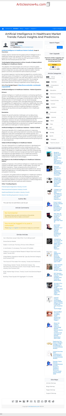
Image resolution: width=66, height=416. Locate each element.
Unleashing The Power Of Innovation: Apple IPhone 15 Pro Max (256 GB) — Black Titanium (58, 244)
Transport (53, 139)
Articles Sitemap (51, 383)
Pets (51, 124)
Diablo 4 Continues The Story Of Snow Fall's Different (18, 244)
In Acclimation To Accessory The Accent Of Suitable (18, 248)
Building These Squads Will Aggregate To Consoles (18, 276)
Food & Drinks (54, 100)
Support (33, 28)
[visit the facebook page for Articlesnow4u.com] (16, 401)
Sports (51, 136)
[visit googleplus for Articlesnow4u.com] (20, 401)
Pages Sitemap (50, 390)
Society (52, 132)
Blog (21, 28)
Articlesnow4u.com (34, 406)
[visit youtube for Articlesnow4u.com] (31, 401)
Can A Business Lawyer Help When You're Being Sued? (19, 238)
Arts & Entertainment (27, 47)
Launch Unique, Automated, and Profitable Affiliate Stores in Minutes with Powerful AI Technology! (58, 303)
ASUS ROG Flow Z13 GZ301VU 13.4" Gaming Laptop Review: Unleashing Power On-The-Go (58, 230)
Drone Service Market (9, 241)
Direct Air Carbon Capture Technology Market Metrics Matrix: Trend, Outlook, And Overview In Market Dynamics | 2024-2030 (58, 330)
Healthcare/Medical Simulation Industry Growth (15, 192)
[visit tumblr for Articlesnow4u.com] (35, 401)
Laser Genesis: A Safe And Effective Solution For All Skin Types (58, 267)
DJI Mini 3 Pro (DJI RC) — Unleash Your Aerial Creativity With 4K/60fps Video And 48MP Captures (58, 289)
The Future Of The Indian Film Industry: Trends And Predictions (21, 261)
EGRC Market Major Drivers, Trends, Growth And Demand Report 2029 (22, 272)
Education (53, 90)
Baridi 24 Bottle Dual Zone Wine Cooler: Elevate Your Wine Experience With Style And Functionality (58, 158)
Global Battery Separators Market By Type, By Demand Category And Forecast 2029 (22, 257)
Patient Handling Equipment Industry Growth (15, 195)
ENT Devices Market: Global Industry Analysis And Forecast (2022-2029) (58, 277)
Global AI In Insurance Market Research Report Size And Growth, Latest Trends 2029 (22, 252)
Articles (15, 28)
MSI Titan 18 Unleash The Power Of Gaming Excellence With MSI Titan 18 (58, 218)
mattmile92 (18, 45)
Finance (53, 97)
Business (54, 82)
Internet (53, 117)
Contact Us (8, 28)
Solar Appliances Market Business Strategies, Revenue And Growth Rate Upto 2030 (58, 256)
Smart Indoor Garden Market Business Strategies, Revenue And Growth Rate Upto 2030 (58, 206)
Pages (27, 28)
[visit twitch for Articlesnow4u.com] (45, 401)
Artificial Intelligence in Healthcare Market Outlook (17, 50)
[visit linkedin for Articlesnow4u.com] (24, 401)
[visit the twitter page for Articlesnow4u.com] (13, 401)
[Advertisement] (33, 17)
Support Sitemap (51, 393)
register (16, 228)
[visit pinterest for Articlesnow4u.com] (27, 401)
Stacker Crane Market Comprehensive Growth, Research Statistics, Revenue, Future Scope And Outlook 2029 (58, 368)
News (52, 120)
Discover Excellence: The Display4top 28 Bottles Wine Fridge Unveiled (57, 171)
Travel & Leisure (54, 143)
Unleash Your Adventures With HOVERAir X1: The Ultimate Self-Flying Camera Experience (58, 194)
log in (10, 228)
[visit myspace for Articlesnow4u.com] (49, 401)
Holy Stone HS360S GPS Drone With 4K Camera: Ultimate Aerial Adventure (57, 182)
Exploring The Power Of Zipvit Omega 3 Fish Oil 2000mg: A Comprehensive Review (58, 345)
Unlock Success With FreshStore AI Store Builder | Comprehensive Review (58, 355)
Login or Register (58, 28)
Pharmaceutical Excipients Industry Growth (14, 189)
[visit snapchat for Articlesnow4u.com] (42, 401)
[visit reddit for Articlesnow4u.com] (53, 401)
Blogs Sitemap (50, 386)
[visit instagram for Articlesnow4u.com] (38, 401)
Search (60, 47)
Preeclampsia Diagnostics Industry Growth (14, 186)
